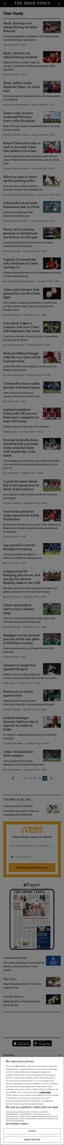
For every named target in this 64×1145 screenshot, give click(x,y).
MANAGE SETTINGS (32, 1140)
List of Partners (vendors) (17, 1124)
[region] (32, 1101)
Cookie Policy (45, 1092)
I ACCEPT (32, 1131)
